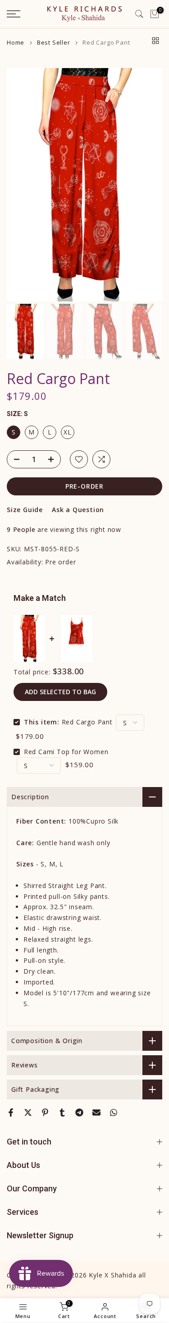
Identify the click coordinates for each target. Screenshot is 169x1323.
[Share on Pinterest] (45, 1112)
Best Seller (53, 43)
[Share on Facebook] (11, 1112)
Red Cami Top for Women (66, 751)
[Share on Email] (96, 1112)
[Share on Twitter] (28, 1112)
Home (15, 43)
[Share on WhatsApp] (114, 1112)
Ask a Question (78, 509)
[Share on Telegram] (79, 1112)
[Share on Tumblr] (62, 1112)
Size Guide (25, 509)
